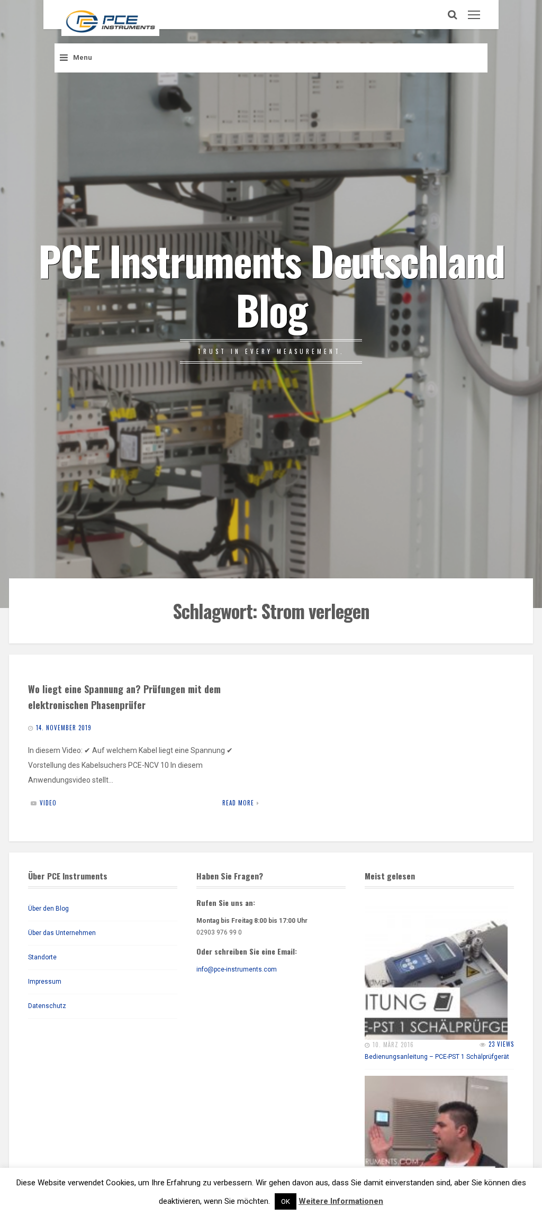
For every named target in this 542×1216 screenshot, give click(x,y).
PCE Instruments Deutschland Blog (271, 284)
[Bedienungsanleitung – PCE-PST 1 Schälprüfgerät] (436, 968)
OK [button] (285, 1201)
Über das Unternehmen (62, 933)
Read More (238, 802)
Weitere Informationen (341, 1201)
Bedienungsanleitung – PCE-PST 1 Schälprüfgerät (437, 1056)
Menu (82, 57)
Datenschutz (47, 1006)
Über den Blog (48, 908)
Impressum (44, 981)
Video (48, 802)
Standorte (42, 957)
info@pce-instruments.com (236, 969)
